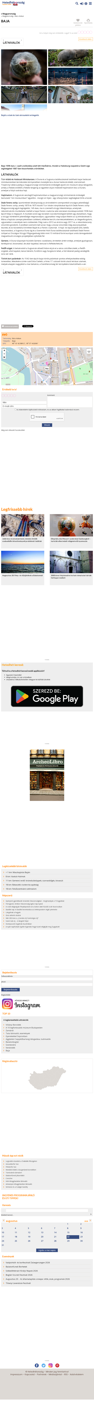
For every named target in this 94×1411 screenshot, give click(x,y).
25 (16, 1241)
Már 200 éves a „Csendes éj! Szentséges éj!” (22, 918)
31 (3, 1245)
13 (42, 1232)
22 (68, 1237)
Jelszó (3, 982)
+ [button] (4, 350)
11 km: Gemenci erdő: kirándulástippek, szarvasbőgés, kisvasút (34, 880)
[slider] (85, 32)
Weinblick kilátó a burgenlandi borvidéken (21, 1170)
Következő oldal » (85, 39)
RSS (66, 1374)
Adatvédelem (77, 1374)
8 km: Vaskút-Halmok (15, 876)
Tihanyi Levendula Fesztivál (18, 1283)
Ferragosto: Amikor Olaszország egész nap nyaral (24, 904)
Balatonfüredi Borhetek (16, 1266)
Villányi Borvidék (13, 1025)
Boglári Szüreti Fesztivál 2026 (19, 1275)
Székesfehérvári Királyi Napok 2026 (22, 1270)
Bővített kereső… (7, 1215)
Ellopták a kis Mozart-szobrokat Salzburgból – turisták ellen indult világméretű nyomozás (70, 540)
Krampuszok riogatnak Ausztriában (19, 924)
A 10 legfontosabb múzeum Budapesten (24, 1028)
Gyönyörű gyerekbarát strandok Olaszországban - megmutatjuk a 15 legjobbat (35, 901)
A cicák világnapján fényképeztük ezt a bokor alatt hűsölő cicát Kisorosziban (34, 907)
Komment (51, 395)
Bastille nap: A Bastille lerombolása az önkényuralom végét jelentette (31, 909)
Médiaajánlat (55, 1374)
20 (42, 1237)
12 (29, 1232)
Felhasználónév (7, 976)
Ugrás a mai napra (47, 1250)
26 (29, 1241)
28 (55, 1241)
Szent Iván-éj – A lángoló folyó (17, 921)
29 (68, 1241)
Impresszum (16, 1374)
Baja (8, 1050)
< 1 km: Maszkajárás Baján (18, 872)
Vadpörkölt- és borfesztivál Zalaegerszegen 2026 (28, 1262)
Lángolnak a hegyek (13, 912)
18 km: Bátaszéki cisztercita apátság (22, 884)
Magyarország (7, 16)
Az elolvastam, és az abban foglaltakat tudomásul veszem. (47, 410)
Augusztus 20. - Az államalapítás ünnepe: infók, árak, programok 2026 (38, 1279)
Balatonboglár (12, 1042)
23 (81, 1237)
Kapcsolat (30, 1374)
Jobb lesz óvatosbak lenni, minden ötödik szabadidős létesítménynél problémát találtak (22, 540)
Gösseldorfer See (12, 1164)
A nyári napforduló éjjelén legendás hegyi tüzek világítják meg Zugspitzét (33, 927)
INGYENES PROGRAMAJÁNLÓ (18, 1195)
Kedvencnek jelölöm (11, 326)
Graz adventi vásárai (13, 915)
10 (3, 1232)
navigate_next (91, 1214)
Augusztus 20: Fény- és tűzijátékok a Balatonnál (22, 575)
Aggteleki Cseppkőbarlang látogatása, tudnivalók (28, 1039)
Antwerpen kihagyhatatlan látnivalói (19, 1184)
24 (3, 1241)
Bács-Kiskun (19, 16)
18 (16, 1237)
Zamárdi (10, 1030)
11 (16, 1232)
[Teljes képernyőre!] (4, 357)
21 (55, 1237)
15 (68, 1232)
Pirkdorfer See (11, 1167)
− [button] (4, 353)
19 (29, 1237)
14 (55, 1232)
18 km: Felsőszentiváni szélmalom (21, 888)
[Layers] (88, 351)
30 (81, 1241)
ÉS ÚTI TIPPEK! (10, 1198)
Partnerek (41, 1374)
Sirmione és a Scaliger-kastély (17, 1187)
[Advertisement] (47, 141)
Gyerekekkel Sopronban (16, 1036)
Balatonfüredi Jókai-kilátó (15, 1175)
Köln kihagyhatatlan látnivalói (16, 1181)
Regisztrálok (5, 995)
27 (42, 1241)
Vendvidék (10, 1048)
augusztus (11, 1220)
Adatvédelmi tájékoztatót (28, 410)
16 (81, 1232)
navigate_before (3, 1220)
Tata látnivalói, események (18, 1033)
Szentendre (11, 1045)
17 (3, 1237)
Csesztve (9, 1178)
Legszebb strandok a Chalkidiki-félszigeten (21, 1161)
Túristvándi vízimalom (14, 1173)
